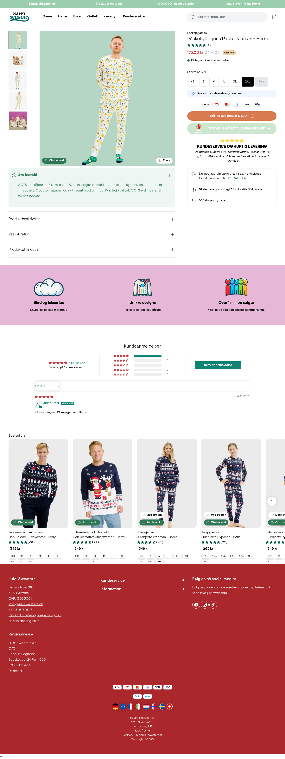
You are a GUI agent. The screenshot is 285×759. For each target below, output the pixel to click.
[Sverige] (162, 706)
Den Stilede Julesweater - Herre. (33, 537)
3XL (22, 562)
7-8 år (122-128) (233, 556)
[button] (196, 45)
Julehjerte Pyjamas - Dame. (157, 537)
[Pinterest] (204, 604)
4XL (31, 562)
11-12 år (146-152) (251, 556)
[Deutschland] (115, 706)
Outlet (92, 16)
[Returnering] (231, 200)
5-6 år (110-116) (224, 556)
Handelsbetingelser (24, 621)
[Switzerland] (170, 706)
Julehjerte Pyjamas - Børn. (221, 537)
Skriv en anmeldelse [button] (218, 365)
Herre (62, 16)
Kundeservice (134, 16)
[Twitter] (213, 604)
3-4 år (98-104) (215, 556)
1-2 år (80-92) (206, 556)
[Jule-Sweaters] (19, 17)
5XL (159, 562)
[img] (44, 397)
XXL (270, 562)
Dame (47, 16)
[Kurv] (274, 17)
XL (58, 556)
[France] (131, 706)
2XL (13, 562)
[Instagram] (196, 604)
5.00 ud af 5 (77, 363)
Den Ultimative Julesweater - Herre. (99, 537)
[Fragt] (231, 189)
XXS (13, 556)
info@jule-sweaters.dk (26, 604)
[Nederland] (146, 706)
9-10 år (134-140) (242, 556)
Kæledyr (110, 16)
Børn (77, 16)
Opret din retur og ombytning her (35, 615)
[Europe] (123, 706)
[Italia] (139, 706)
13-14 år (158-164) (206, 562)
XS (21, 556)
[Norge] (154, 706)
